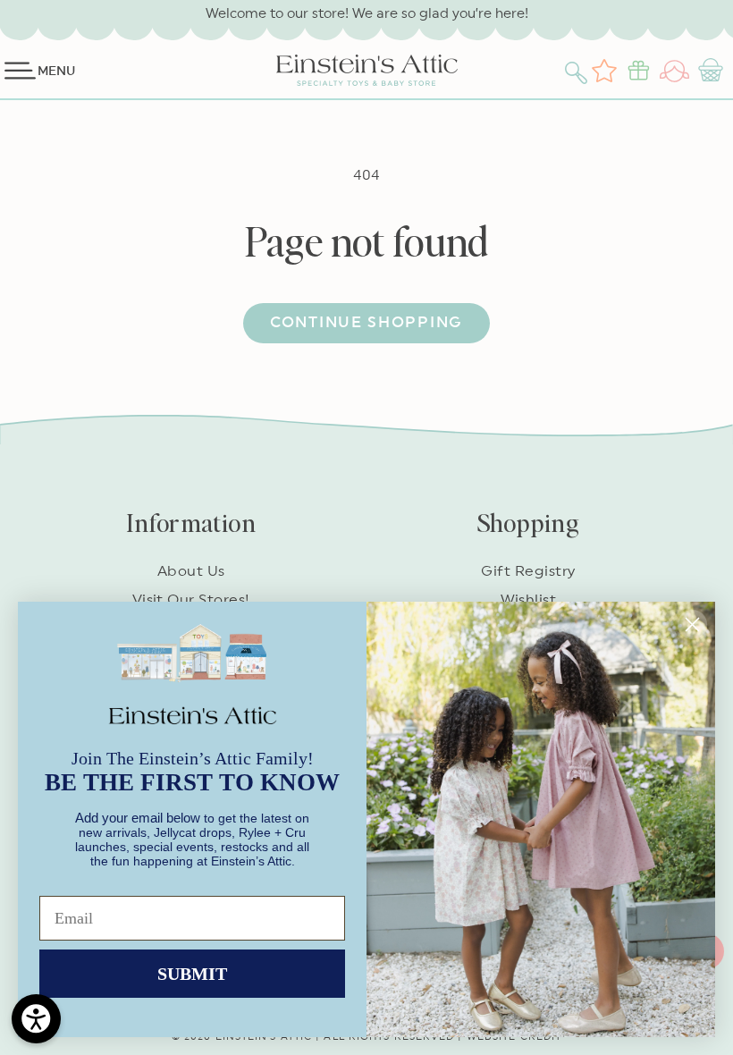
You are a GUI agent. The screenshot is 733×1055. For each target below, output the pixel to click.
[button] (578, 70)
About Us (191, 571)
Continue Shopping (366, 322)
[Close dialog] (692, 624)
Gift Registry (528, 571)
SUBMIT (192, 973)
